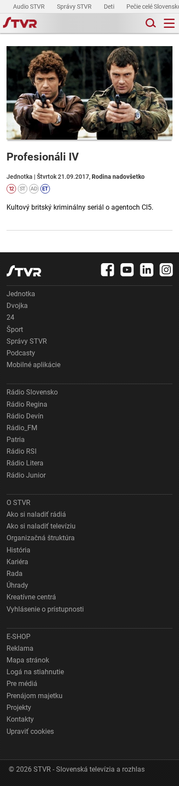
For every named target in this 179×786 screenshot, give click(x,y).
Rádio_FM (22, 428)
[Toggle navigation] (169, 23)
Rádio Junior (26, 475)
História (18, 550)
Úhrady (17, 585)
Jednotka (21, 294)
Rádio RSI (21, 451)
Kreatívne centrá (31, 597)
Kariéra (17, 562)
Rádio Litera (25, 463)
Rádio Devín (25, 416)
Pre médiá (22, 683)
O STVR (18, 502)
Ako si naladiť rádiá (36, 514)
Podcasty (21, 353)
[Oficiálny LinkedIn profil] (147, 269)
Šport (15, 329)
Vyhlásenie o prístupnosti (45, 609)
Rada (15, 573)
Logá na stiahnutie (35, 672)
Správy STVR (75, 6)
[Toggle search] (149, 23)
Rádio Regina (27, 404)
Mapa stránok (28, 660)
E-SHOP (18, 636)
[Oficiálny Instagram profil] (166, 269)
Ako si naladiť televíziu (41, 526)
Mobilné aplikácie (33, 365)
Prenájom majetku (35, 696)
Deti (110, 6)
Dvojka (17, 305)
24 (10, 317)
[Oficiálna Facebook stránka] (107, 269)
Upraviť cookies (30, 731)
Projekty (19, 707)
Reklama (20, 648)
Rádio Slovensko (32, 392)
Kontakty (20, 719)
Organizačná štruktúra (41, 538)
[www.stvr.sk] (24, 271)
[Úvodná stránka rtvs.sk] (20, 23)
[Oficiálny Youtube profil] (127, 269)
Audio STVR (29, 6)
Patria (16, 439)
